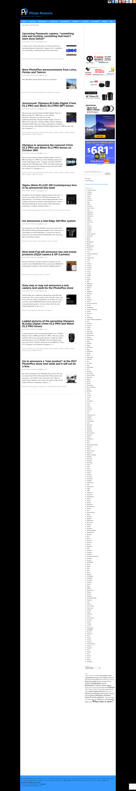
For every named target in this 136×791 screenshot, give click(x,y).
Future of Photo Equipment (94, 319)
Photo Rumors (41, 13)
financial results (90, 681)
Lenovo (89, 407)
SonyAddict (85, 21)
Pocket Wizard (91, 512)
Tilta (88, 602)
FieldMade (90, 307)
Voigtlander (90, 628)
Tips (111, 21)
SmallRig (89, 578)
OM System (90, 482)
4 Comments (39, 134)
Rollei (88, 544)
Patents (111, 687)
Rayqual (89, 534)
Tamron (37, 92)
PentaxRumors (65, 21)
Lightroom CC (88, 687)
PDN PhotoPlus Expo (54, 386)
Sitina (88, 572)
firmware (99, 681)
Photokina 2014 (89, 693)
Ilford (88, 355)
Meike (89, 437)
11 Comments (39, 174)
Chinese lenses (99, 678)
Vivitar (89, 626)
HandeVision (90, 335)
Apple (88, 218)
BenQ (88, 238)
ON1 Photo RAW (103, 687)
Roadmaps (99, 695)
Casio (88, 260)
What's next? (88, 702)
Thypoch (89, 600)
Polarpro (89, 518)
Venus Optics (90, 618)
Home (24, 21)
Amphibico (90, 214)
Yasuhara (89, 642)
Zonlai (89, 660)
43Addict (104, 21)
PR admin (27, 41)
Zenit (88, 654)
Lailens (89, 395)
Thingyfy (89, 596)
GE (88, 321)
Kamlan (89, 371)
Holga (88, 345)
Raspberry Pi (90, 532)
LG (88, 413)
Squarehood (90, 590)
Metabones (90, 439)
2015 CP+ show (93, 675)
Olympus (29, 132)
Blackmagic (90, 242)
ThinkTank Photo (91, 598)
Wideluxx (89, 634)
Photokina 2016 (98, 693)
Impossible (90, 357)
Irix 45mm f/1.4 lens (42, 386)
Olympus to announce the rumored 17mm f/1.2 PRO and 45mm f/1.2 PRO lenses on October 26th (47, 148)
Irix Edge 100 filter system (44, 241)
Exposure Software (92, 303)
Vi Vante (89, 620)
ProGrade (89, 528)
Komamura (90, 385)
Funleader (89, 317)
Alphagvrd (90, 212)
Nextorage (90, 463)
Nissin (88, 469)
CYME (89, 276)
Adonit (89, 198)
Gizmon (89, 325)
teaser (87, 697)
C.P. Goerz (90, 250)
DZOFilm (89, 291)
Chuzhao (89, 268)
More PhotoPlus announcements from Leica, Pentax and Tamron (49, 71)
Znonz (89, 658)
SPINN (89, 588)
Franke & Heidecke (92, 309)
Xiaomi (89, 638)
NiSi (88, 467)
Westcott (89, 632)
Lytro (88, 423)
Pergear (89, 502)
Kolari (88, 383)
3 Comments (39, 350)
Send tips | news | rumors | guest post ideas (96, 184)
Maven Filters (90, 433)
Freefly (89, 311)
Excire (89, 301)
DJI (88, 281)
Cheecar (89, 264)
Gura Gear (89, 331)
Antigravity (90, 216)
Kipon (88, 379)
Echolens (89, 293)
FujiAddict (75, 21)
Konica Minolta (91, 387)
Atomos (89, 232)
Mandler (89, 429)
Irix (28, 241)
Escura (89, 297)
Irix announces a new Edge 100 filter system (49, 220)
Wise (88, 636)
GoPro (88, 329)
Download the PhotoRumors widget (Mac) (31, 782)
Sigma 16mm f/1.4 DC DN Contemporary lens (50, 210)
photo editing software (96, 691)
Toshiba (89, 610)
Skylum (89, 574)
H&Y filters (90, 333)
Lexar (88, 411)
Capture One (90, 258)
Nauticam (89, 459)
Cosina (89, 274)
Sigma (29, 210)
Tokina (89, 604)
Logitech (89, 419)
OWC (88, 490)
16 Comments (48, 310)
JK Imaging (90, 367)
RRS (88, 548)
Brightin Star (90, 246)
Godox (89, 327)
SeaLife (89, 560)
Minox (89, 449)
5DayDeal (87, 675)
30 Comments (60, 59)
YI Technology (91, 644)
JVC (88, 369)
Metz (88, 441)
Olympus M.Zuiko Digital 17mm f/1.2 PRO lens (52, 132)
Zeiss (88, 650)
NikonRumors (43, 21)
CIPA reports (107, 677)
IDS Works (90, 351)
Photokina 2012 (108, 691)
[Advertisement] (100, 38)
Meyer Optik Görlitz (92, 445)
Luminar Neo (95, 688)
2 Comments (46, 274)
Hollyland (89, 347)
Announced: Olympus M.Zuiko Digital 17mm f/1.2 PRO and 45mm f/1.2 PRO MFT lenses (49, 104)
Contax (89, 270)
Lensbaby (89, 409)
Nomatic (89, 474)
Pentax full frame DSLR (96, 689)
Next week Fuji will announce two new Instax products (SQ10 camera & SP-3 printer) (49, 253)
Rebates (92, 695)
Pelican (89, 498)
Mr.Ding (89, 457)
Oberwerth (90, 478)
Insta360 (89, 359)
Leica (28, 92)
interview (104, 683)
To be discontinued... (97, 697)
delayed (101, 679)
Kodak (89, 381)
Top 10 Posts (90, 606)
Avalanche (90, 236)
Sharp (88, 564)
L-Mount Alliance (106, 685)
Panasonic (30, 59)
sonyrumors (107, 695)
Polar (88, 514)
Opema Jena (90, 486)
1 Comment (57, 92)
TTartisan (89, 614)
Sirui (88, 570)
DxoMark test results (107, 679)
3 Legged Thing (91, 190)
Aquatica (89, 220)
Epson (88, 295)
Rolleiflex (89, 546)
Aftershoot (90, 200)
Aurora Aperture (91, 234)
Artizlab (89, 226)
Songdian (89, 580)
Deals (88, 277)
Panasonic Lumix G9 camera (48, 59)
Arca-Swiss (90, 222)
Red (88, 536)
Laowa (89, 397)
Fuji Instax (40, 274)
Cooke (89, 272)
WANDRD (90, 630)
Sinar (88, 568)
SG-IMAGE (90, 562)
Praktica (89, 524)
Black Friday (108, 675)
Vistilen (89, 624)
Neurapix (89, 461)
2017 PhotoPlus (48, 92)
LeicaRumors (54, 21)
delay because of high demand (92, 679)
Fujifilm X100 (89, 683)
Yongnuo (89, 648)
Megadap (89, 435)
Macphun (89, 425)
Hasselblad (90, 339)
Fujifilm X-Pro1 (106, 681)
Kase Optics (90, 373)
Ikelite (89, 353)
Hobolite (89, 343)
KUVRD (89, 391)
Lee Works (90, 401)
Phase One (90, 504)
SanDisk (89, 554)
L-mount (97, 685)
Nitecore (89, 471)
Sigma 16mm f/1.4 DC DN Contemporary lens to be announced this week (49, 186)
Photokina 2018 (107, 693)
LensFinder (32, 21)
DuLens (89, 287)
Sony (28, 310)
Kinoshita (89, 377)
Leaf (88, 399)
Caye (88, 262)
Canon (89, 256)
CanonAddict (95, 21)
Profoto (89, 526)
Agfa (88, 202)
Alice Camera (90, 208)
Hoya (88, 349)
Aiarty (88, 204)
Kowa (88, 389)
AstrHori (89, 230)
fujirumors (97, 683)
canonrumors (89, 677)
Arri (88, 224)
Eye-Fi (89, 305)
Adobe (89, 196)
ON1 (88, 484)
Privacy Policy (67, 780)
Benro (88, 240)
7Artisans (89, 192)
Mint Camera (90, 451)
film (113, 679)
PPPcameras (90, 520)
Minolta (89, 447)
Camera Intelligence (92, 254)
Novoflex (89, 476)
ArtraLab (89, 228)
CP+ (113, 677)
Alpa (88, 210)
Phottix (89, 508)
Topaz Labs (90, 608)
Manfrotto (89, 431)
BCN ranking (100, 675)
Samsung (89, 550)
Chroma (89, 266)
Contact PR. (43, 784)
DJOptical (89, 283)
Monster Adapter (91, 455)
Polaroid (89, 516)
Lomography (90, 421)
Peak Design (90, 496)
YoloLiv (89, 646)
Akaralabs (89, 206)
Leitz (88, 405)
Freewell (89, 313)
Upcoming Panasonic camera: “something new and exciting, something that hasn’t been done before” (48, 36)
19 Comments (67, 210)
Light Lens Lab (91, 415)
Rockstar (89, 540)
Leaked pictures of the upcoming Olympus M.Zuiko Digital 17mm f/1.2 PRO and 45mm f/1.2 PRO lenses (48, 324)
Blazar (89, 244)
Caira (88, 252)
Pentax (33, 92)
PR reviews (90, 522)
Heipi (88, 341)
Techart (89, 594)
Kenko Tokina (91, 375)
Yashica (89, 640)
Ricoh (88, 538)
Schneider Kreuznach (92, 556)
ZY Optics (89, 662)
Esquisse (89, 299)
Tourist (89, 612)
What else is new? (102, 701)
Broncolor (89, 248)
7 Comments (54, 241)
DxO (88, 289)
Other (88, 488)
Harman (89, 337)
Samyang (89, 552)
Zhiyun (89, 656)
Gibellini (89, 323)
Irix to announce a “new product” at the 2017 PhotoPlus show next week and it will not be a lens (49, 364)
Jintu (88, 365)
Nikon (88, 465)
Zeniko (89, 652)
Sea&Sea (89, 558)
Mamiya (89, 427)
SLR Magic (90, 576)
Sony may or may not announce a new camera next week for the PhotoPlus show (47, 286)
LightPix (89, 417)
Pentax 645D (88, 689)
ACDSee (89, 194)
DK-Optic (89, 285)
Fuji (28, 274)
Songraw (89, 582)
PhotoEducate (91, 506)
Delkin (89, 279)
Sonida (89, 584)
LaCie (88, 393)
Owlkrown (90, 492)
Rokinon (89, 542)
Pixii (88, 510)
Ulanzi (89, 616)
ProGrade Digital (91, 530)
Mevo (88, 443)
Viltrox (89, 622)
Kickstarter (89, 685)
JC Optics (89, 363)
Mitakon (89, 453)
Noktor (89, 473)
